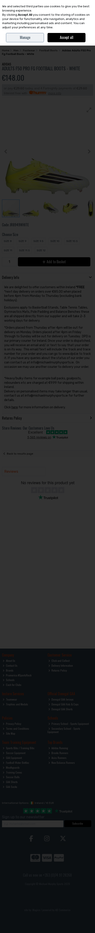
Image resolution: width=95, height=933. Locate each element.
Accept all (66, 37)
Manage (25, 37)
